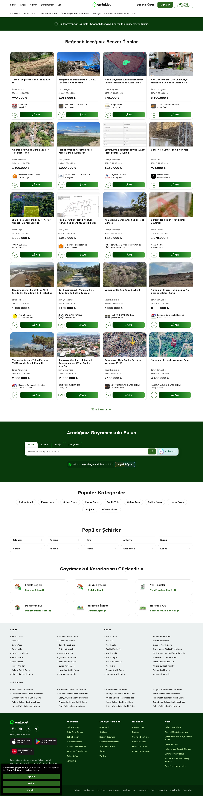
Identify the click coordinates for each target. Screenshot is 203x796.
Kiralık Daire (92, 502)
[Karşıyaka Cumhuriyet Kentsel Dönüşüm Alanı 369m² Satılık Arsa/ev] (78, 344)
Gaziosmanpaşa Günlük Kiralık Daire (169, 653)
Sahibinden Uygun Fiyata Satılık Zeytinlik (168, 221)
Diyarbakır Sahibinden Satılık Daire (27, 693)
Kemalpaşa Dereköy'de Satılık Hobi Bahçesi (124, 221)
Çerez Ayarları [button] (171, 744)
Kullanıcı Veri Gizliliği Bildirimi (178, 749)
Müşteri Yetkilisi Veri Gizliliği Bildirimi (177, 760)
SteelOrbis (175, 790)
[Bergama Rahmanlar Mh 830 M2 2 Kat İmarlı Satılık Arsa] (78, 64)
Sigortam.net (114, 790)
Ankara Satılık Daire (21, 670)
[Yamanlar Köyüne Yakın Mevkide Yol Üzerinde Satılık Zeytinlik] (32, 344)
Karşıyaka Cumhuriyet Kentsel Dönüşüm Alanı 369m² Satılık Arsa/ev (75, 363)
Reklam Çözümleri (107, 737)
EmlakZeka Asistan (140, 746)
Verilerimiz (71, 761)
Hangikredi (143, 790)
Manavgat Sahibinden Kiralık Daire (168, 698)
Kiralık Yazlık (111, 653)
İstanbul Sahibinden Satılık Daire (73, 693)
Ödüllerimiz (104, 732)
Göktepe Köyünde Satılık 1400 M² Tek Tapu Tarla (30, 151)
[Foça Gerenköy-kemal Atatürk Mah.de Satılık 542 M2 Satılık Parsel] (78, 204)
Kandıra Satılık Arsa (67, 662)
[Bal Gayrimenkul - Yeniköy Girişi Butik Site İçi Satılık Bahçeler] (78, 274)
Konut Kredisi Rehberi (76, 746)
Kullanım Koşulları (173, 727)
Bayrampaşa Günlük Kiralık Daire (167, 649)
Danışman (73, 444)
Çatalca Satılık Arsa (67, 657)
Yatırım (33, 4)
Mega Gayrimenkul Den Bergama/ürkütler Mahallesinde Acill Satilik (124, 81)
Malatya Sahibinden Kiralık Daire (120, 693)
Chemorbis (187, 790)
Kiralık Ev (110, 641)
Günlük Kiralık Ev (113, 649)
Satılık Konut (26, 502)
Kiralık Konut (48, 502)
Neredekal (162, 790)
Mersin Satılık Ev (66, 653)
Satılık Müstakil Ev (20, 653)
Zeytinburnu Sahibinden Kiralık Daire (169, 702)
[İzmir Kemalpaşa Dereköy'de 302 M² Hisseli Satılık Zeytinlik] (125, 134)
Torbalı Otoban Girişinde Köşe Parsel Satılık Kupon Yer (75, 151)
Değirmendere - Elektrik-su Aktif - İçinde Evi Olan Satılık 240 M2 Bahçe (32, 291)
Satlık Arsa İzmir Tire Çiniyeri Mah (170, 149)
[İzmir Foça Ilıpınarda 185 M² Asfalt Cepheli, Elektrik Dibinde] (32, 204)
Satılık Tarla (29, 13)
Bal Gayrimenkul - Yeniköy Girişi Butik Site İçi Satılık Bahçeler (76, 291)
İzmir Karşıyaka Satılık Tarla (75, 13)
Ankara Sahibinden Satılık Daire (26, 702)
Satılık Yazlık (17, 662)
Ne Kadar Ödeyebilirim (77, 751)
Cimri (153, 790)
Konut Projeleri (18, 666)
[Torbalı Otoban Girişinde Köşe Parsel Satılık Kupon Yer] (78, 134)
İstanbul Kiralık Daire (115, 674)
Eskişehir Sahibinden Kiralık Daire (167, 689)
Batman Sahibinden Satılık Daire (26, 698)
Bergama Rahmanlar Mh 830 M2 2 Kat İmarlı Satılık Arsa (77, 81)
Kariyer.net (89, 790)
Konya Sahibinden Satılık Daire (72, 689)
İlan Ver (165, 4)
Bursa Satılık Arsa (67, 666)
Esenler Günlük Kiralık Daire (165, 657)
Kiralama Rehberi (74, 742)
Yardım (102, 756)
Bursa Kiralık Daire (161, 641)
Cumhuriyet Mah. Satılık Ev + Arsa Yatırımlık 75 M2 (123, 361)
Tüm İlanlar (99, 409)
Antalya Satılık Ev (66, 649)
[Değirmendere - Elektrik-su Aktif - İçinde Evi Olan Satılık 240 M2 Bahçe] (32, 274)
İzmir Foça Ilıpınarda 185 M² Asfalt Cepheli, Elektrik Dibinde (31, 221)
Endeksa (77, 790)
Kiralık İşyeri (177, 502)
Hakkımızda (104, 727)
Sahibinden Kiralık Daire (116, 689)
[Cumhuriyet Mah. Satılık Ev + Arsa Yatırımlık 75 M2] (125, 344)
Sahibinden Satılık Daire (22, 689)
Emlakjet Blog (73, 727)
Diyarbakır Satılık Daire (22, 674)
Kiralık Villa (111, 645)
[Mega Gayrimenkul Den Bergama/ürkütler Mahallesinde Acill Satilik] (125, 64)
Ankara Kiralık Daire (115, 670)
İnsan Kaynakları (107, 746)
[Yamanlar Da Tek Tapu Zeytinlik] (125, 274)
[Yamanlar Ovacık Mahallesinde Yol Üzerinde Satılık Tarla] (171, 274)
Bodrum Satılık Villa (67, 674)
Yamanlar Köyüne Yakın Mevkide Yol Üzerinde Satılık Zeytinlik (30, 361)
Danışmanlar (47, 4)
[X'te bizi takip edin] (28, 729)
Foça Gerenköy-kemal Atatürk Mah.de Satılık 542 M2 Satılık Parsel (77, 221)
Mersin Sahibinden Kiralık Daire (166, 693)
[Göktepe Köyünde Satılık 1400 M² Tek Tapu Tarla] (32, 134)
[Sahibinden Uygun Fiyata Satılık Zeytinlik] (171, 204)
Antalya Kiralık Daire (162, 636)
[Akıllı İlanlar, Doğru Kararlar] (101, 4)
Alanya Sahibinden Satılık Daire (73, 702)
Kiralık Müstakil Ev (114, 662)
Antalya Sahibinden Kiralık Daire (120, 706)
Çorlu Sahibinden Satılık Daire (72, 706)
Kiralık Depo (111, 657)
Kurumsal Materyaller (109, 742)
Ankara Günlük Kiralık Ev (163, 666)
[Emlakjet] (19, 722)
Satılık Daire (70, 502)
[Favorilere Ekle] (15, 115)
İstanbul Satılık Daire (68, 636)
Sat (59, 4)
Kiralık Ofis (111, 666)
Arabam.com (129, 790)
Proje (58, 444)
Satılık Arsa (133, 502)
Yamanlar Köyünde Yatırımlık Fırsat (170, 360)
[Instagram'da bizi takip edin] (13, 729)
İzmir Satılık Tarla (48, 13)
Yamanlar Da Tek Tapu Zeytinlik (122, 290)
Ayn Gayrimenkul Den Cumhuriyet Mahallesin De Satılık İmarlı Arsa (169, 81)
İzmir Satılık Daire (67, 645)
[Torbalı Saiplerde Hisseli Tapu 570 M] (32, 64)
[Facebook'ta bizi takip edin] (20, 729)
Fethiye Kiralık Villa (161, 670)
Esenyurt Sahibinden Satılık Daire (73, 698)
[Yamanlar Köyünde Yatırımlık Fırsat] (171, 344)
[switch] (168, 451)
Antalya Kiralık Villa (161, 674)
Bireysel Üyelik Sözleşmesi (176, 732)
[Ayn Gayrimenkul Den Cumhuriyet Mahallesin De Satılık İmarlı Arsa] (171, 64)
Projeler (89, 509)
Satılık (13, 4)
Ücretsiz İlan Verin (140, 737)
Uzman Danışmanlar (141, 751)
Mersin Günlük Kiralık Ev (163, 662)
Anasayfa (15, 13)
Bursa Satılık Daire (67, 641)
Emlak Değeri (72, 756)
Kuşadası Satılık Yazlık (69, 670)
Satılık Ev (16, 641)
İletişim (102, 751)
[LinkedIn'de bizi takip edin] (36, 729)
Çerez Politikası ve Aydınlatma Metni (178, 738)
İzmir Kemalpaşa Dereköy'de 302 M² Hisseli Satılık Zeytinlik (125, 151)
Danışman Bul (138, 727)
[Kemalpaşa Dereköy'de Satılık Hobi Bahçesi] (125, 204)
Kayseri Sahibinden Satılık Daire (26, 706)
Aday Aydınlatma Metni (175, 766)
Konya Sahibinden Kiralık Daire (119, 702)
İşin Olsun (101, 790)
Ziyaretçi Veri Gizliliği (174, 754)
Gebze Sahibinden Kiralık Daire (166, 706)
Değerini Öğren (145, 4)
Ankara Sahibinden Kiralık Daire (120, 698)
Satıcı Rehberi (73, 737)
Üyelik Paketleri (139, 742)
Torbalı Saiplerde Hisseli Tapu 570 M (31, 81)
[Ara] (152, 451)
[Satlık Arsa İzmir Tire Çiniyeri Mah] (171, 134)
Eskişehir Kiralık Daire (162, 645)
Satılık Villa (113, 502)
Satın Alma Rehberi (75, 732)
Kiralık (23, 4)
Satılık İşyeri (155, 502)
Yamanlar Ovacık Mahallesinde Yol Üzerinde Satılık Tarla (170, 291)
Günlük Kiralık (110, 509)
